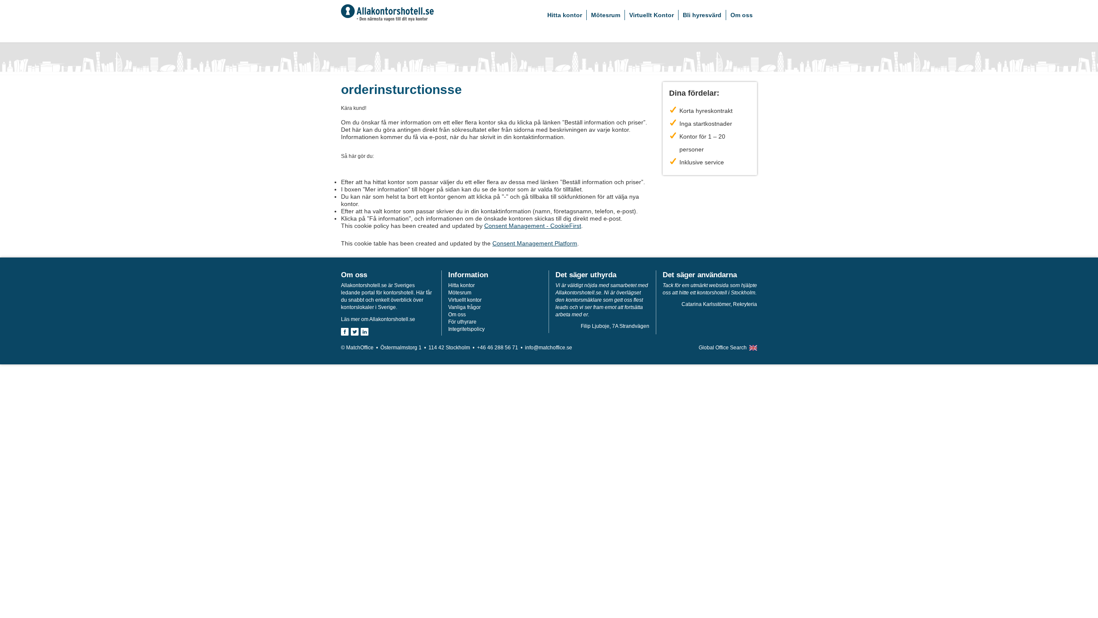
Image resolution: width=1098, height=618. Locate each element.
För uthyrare (462, 322)
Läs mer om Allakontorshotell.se (378, 319)
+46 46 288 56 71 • (501, 348)
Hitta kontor (564, 15)
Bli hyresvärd (702, 15)
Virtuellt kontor (465, 300)
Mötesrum (605, 15)
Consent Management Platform (534, 243)
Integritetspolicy (466, 329)
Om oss (741, 15)
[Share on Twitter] (355, 332)
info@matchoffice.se (548, 348)
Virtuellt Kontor (651, 15)
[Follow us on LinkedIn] (364, 332)
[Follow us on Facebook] (345, 332)
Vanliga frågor (464, 307)
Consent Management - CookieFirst (532, 225)
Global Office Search (723, 348)
